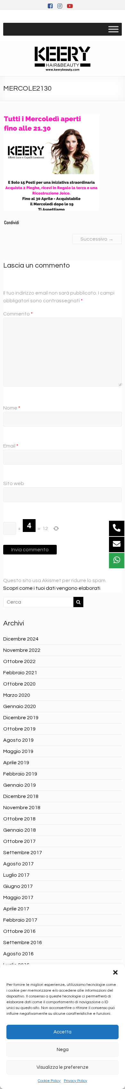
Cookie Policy (49, 1081)
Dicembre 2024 (20, 639)
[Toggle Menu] (113, 29)
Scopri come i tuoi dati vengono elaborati (51, 588)
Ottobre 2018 (19, 818)
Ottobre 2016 (19, 931)
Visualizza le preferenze (62, 1067)
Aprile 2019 (16, 762)
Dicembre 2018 (20, 796)
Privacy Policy (75, 1081)
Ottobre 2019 (19, 728)
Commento (18, 313)
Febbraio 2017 (20, 920)
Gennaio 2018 (19, 830)
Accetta (62, 1032)
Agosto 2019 (18, 740)
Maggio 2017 (18, 897)
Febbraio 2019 (20, 773)
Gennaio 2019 (19, 785)
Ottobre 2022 (19, 661)
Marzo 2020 (16, 695)
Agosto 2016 (18, 953)
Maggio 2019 (18, 751)
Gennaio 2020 (19, 706)
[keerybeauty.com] (62, 58)
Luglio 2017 (16, 875)
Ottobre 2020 (19, 683)
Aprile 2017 (16, 908)
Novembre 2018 (21, 807)
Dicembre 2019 (20, 717)
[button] (115, 972)
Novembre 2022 (21, 650)
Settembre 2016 (22, 942)
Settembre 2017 (22, 852)
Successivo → (96, 239)
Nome (11, 408)
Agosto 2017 (18, 863)
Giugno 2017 (18, 886)
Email (10, 445)
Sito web (13, 483)
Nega (63, 1049)
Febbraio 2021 (20, 672)
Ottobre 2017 (19, 841)
